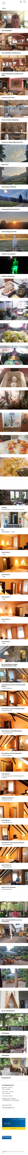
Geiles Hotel (7, 1123)
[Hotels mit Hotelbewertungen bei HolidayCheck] (21, 1119)
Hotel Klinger (9, 1151)
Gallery (4, 8)
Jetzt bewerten (14, 1128)
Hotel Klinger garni (14, 1119)
